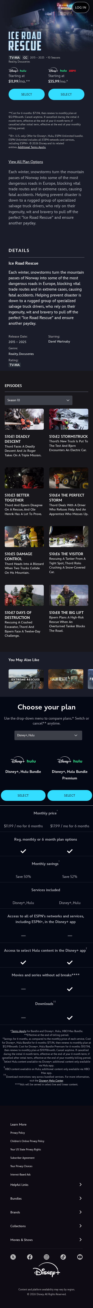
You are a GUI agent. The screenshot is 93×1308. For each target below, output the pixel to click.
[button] (46, 1185)
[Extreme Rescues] (26, 679)
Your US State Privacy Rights (25, 1149)
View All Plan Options (26, 162)
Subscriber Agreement (22, 1157)
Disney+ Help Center (51, 1080)
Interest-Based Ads (20, 1174)
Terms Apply (19, 1031)
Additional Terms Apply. (32, 147)
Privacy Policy (17, 1132)
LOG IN (80, 7)
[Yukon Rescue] (65, 679)
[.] (13, 1257)
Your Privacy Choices (21, 1166)
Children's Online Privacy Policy (27, 1141)
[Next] (85, 678)
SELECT (26, 94)
